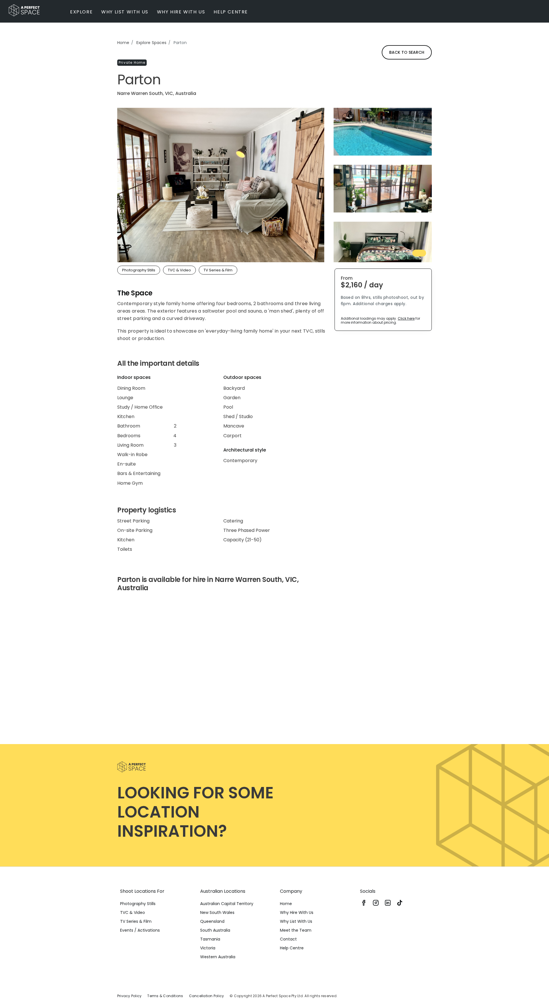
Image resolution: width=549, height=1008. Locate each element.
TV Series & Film (136, 921)
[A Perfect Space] (24, 10)
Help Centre (231, 12)
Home (123, 42)
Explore (81, 12)
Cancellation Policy (206, 996)
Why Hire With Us (296, 912)
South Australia (215, 930)
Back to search (406, 52)
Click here (406, 318)
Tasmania (210, 939)
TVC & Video (132, 912)
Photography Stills (138, 903)
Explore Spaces (151, 42)
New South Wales (217, 912)
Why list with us (124, 12)
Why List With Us (296, 921)
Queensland (212, 921)
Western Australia (217, 957)
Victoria (207, 948)
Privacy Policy (129, 996)
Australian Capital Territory (226, 903)
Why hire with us (181, 12)
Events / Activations (140, 930)
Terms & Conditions (165, 996)
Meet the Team (295, 930)
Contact (288, 939)
